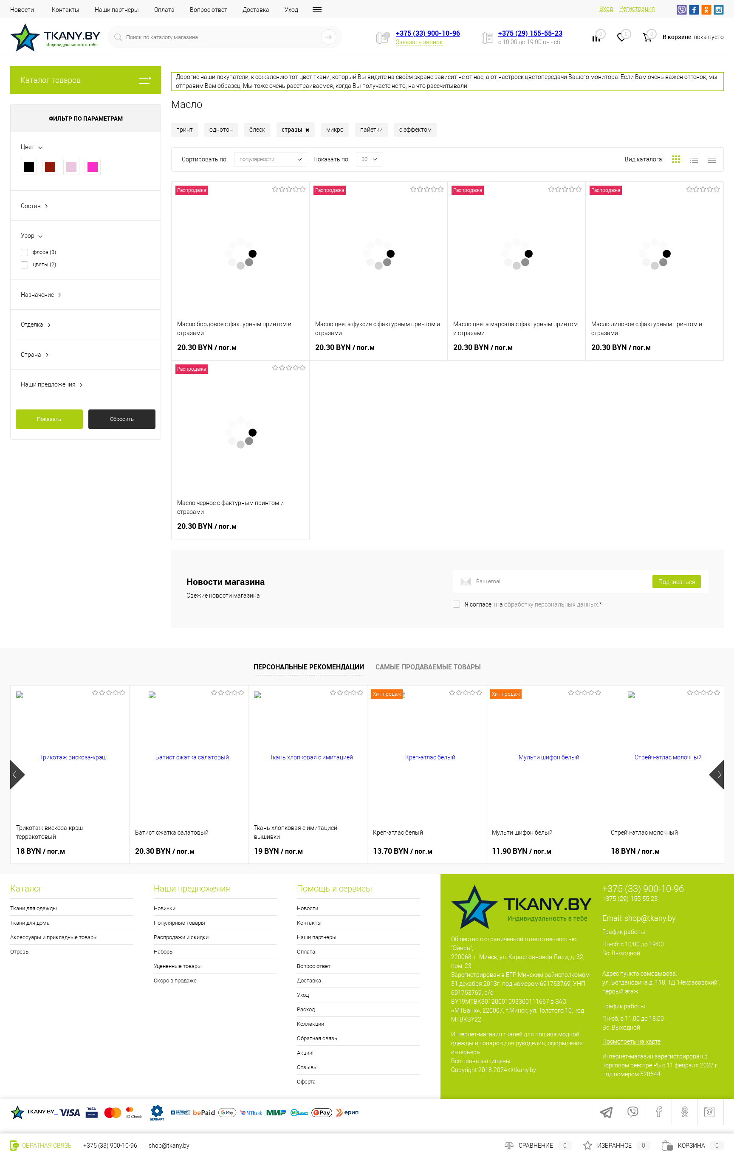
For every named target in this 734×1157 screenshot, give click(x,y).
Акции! (305, 1053)
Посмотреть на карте (631, 1041)
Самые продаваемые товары (428, 667)
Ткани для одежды (33, 908)
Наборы (164, 951)
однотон (221, 129)
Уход (291, 9)
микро (335, 129)
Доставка (256, 9)
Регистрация (637, 8)
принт (184, 129)
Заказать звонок (419, 42)
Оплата (164, 9)
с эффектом (415, 129)
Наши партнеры (117, 9)
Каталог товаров (50, 80)
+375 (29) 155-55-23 (530, 33)
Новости (22, 9)
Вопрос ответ (208, 9)
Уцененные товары (178, 966)
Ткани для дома (30, 923)
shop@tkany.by (650, 918)
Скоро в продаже (175, 980)
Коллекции (310, 1024)
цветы (44, 264)
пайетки (371, 129)
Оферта (306, 1081)
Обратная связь (317, 1038)
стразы (296, 129)
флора (44, 252)
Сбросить (122, 419)
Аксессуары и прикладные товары (54, 937)
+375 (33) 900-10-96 (428, 33)
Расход (306, 1009)
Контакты (65, 9)
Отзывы (307, 1067)
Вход (606, 8)
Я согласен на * (533, 604)
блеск (257, 129)
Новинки (164, 908)
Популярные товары (179, 923)
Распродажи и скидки (181, 937)
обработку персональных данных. (551, 604)
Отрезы (20, 951)
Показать (49, 419)
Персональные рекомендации (309, 667)
